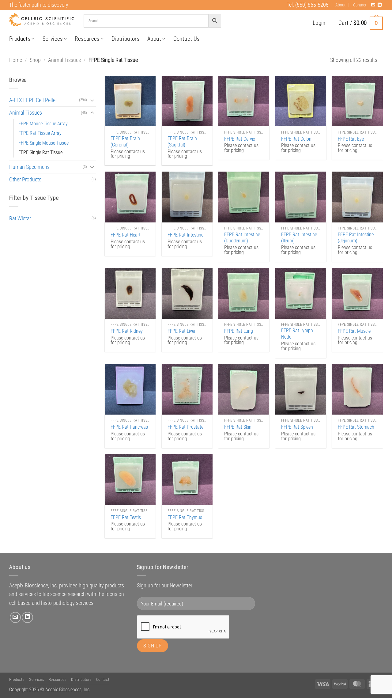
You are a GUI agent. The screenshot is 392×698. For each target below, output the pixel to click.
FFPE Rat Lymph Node (297, 334)
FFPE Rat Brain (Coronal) (125, 141)
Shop (35, 60)
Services (53, 38)
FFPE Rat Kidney (127, 331)
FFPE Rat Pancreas (129, 427)
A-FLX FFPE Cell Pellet (33, 100)
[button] (319, 23)
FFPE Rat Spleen (297, 427)
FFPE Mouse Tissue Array (43, 124)
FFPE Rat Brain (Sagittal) (182, 141)
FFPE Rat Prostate (185, 427)
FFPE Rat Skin (237, 427)
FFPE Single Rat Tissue (40, 152)
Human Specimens (29, 167)
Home (15, 60)
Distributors (125, 38)
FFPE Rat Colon (296, 139)
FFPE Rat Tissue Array (40, 133)
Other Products (25, 179)
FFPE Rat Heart (126, 235)
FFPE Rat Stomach (356, 427)
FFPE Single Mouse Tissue (43, 143)
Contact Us (186, 38)
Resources (87, 38)
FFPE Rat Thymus (185, 517)
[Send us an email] (373, 5)
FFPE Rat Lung (238, 331)
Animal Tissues (64, 60)
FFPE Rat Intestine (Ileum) (299, 238)
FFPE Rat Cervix (239, 139)
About (340, 4)
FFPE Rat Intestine (185, 235)
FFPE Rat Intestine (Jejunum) (356, 238)
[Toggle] (92, 100)
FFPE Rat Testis (126, 517)
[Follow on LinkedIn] (380, 5)
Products (19, 38)
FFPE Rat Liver (182, 331)
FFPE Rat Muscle (354, 331)
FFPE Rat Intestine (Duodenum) (242, 238)
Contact (359, 4)
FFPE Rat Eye (351, 139)
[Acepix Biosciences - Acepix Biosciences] (41, 20)
